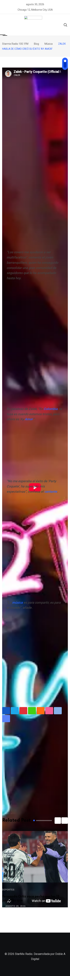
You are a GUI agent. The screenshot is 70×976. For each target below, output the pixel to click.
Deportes (8, 889)
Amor (29, 419)
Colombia (51, 409)
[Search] (65, 25)
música (17, 602)
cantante (50, 491)
